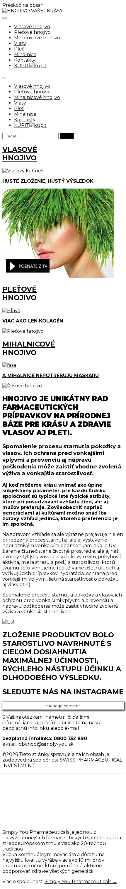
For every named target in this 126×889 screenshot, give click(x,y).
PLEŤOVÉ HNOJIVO (19, 293)
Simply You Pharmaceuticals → (81, 881)
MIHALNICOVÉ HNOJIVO (28, 348)
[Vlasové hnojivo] (58, 276)
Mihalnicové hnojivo (37, 38)
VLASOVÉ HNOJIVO (19, 153)
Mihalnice (25, 54)
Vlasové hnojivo (32, 26)
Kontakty (24, 60)
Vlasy (20, 43)
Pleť (19, 49)
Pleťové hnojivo (32, 32)
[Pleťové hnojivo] (23, 331)
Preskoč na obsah (23, 5)
